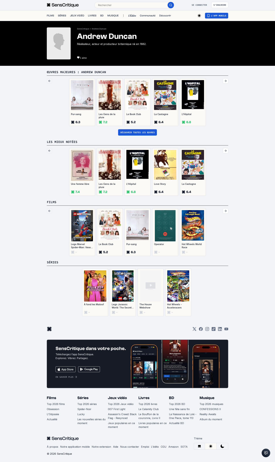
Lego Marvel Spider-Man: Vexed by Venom (81, 246)
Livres (143, 398)
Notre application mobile (75, 446)
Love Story (160, 184)
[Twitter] (194, 330)
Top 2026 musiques (211, 404)
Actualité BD (176, 423)
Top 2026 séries (87, 404)
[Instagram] (207, 330)
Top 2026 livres (147, 404)
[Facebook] (201, 330)
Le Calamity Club (148, 409)
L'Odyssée (53, 414)
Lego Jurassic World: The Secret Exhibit (122, 306)
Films (51, 398)
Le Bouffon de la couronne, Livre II (149, 416)
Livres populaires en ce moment (152, 425)
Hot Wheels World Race (192, 246)
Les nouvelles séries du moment (91, 421)
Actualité (52, 419)
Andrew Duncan (99, 29)
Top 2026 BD (177, 404)
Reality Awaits (208, 414)
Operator (159, 244)
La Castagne (161, 114)
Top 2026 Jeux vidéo (121, 404)
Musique (207, 398)
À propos (52, 446)
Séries (82, 398)
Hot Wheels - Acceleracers (174, 306)
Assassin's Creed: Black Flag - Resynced (122, 416)
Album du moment (211, 419)
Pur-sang (76, 114)
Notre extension (101, 446)
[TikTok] (213, 330)
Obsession (53, 409)
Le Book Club (133, 114)
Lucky (81, 414)
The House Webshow (145, 306)
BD (171, 398)
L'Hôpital (186, 114)
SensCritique (83, 29)
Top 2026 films (56, 404)
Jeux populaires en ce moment (121, 425)
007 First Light (116, 409)
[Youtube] (226, 330)
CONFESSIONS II (210, 409)
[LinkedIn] (220, 330)
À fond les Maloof (94, 304)
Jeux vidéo (117, 398)
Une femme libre (80, 184)
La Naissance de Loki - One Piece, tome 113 (182, 416)
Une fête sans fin (179, 409)
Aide (115, 446)
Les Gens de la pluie (107, 116)
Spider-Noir (84, 409)
